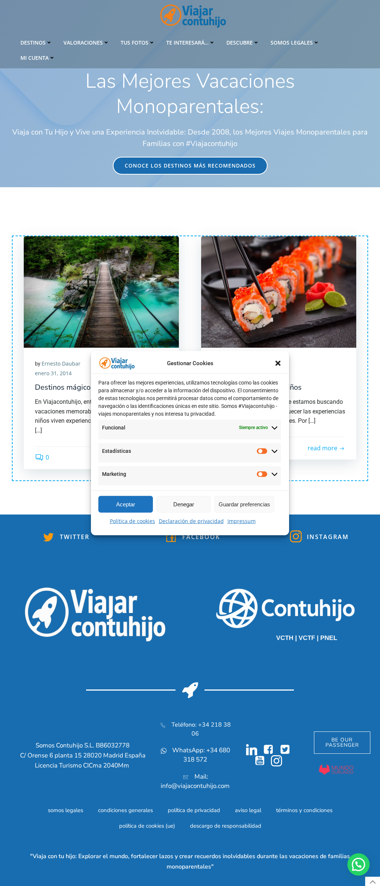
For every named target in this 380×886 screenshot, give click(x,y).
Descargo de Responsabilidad (225, 826)
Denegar (183, 504)
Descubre (239, 42)
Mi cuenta (34, 57)
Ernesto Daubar (61, 363)
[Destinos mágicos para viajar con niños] (101, 291)
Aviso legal (248, 810)
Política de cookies (132, 521)
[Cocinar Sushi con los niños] (278, 291)
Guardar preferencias (244, 504)
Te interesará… (187, 42)
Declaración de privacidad (191, 521)
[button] (278, 363)
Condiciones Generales (125, 810)
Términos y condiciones (304, 810)
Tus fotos (134, 42)
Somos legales (292, 42)
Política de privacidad (194, 810)
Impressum (241, 521)
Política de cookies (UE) (147, 826)
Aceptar (125, 504)
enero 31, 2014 (53, 373)
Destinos (33, 42)
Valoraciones (83, 42)
